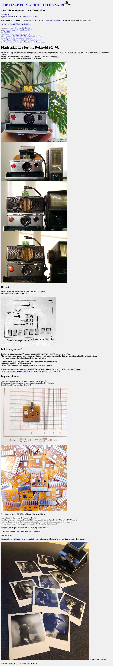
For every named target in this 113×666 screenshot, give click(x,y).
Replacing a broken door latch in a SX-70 (15, 28)
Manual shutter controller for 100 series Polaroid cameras (20, 40)
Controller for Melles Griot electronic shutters (16, 38)
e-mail (39, 531)
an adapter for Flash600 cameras (20, 371)
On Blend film (6, 32)
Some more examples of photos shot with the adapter (19, 663)
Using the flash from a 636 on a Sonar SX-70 (16, 30)
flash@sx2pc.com (7, 535)
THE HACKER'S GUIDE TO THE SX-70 (33, 5)
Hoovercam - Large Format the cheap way (15, 34)
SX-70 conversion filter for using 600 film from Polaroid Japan (23, 42)
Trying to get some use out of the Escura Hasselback (19, 16)
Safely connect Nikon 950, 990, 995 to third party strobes (21, 36)
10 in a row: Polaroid (15, 24)
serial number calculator (54, 20)
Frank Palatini (101, 659)
